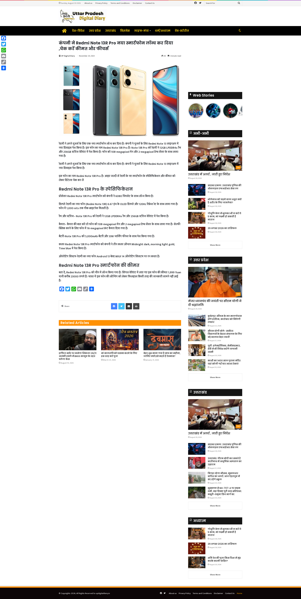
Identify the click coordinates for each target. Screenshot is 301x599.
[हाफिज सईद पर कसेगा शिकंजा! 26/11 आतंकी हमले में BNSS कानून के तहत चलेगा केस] (77, 339)
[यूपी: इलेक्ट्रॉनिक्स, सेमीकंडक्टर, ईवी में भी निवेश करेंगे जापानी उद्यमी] (196, 350)
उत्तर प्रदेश (95, 31)
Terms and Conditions (120, 3)
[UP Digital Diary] (83, 16)
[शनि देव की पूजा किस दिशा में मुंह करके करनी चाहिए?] (196, 562)
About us (88, 3)
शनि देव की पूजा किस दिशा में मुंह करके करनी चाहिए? (224, 559)
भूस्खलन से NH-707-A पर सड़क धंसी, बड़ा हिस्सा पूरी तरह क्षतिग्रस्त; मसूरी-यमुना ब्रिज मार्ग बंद (225, 491)
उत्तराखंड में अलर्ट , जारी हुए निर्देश (209, 174)
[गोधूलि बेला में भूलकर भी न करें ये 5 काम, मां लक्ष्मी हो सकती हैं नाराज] (196, 218)
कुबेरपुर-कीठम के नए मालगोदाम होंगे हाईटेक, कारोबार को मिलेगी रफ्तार (225, 319)
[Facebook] (4, 38)
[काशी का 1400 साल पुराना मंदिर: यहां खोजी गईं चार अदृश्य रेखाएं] (196, 365)
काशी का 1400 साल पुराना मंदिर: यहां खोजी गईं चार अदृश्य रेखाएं (224, 362)
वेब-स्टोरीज (182, 31)
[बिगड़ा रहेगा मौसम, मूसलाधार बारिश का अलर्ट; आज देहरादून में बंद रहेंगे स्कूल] (196, 478)
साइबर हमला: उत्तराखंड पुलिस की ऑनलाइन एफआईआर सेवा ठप (224, 187)
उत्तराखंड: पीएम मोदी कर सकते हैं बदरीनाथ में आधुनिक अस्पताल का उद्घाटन (225, 461)
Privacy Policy (101, 3)
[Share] (4, 68)
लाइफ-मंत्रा (141, 31)
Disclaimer (137, 3)
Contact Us (150, 3)
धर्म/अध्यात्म (162, 31)
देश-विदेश (78, 31)
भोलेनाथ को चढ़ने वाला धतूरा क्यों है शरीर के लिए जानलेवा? (224, 201)
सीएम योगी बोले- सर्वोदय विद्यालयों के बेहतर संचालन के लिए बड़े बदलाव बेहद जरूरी (225, 334)
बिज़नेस (125, 31)
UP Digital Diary (68, 55)
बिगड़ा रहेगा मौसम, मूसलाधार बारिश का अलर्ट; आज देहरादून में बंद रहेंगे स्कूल (224, 476)
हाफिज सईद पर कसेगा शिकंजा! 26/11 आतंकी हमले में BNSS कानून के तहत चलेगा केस (77, 356)
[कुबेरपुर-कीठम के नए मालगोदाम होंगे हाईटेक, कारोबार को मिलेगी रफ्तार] (196, 320)
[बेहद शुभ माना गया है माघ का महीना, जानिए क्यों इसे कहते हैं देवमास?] (162, 339)
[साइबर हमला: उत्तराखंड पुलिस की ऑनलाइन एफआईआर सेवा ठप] (196, 190)
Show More (215, 245)
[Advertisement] (215, 62)
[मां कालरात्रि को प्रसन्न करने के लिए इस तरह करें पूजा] (120, 339)
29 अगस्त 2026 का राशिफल (222, 228)
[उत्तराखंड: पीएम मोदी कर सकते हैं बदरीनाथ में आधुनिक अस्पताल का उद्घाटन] (196, 463)
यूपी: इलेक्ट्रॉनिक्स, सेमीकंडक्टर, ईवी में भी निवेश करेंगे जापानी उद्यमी (224, 348)
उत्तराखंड (110, 31)
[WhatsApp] (4, 50)
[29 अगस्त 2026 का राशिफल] (196, 233)
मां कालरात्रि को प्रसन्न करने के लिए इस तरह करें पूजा (119, 355)
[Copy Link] (4, 62)
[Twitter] (4, 44)
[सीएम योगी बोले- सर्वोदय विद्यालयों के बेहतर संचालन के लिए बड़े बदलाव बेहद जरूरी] (196, 335)
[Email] (4, 56)
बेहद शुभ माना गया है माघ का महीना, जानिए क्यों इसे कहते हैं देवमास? (161, 355)
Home (239, 593)
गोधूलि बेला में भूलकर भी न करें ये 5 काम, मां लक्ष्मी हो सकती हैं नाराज (224, 216)
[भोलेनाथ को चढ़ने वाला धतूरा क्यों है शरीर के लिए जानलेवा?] (196, 204)
